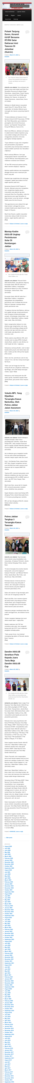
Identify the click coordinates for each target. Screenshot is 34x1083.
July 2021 (7, 967)
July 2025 (7, 872)
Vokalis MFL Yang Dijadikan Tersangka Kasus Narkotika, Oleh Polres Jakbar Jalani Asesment (13, 400)
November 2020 (9, 983)
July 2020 (7, 991)
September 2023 (9, 915)
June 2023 (7, 921)
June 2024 (7, 898)
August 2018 (8, 1036)
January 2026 (8, 860)
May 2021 (7, 971)
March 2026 (8, 856)
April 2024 (7, 902)
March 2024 (8, 904)
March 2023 (8, 927)
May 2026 (7, 852)
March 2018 (8, 1046)
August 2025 (8, 870)
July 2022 (7, 943)
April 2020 (7, 997)
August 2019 (8, 1012)
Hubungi (16, 19)
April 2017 (7, 1068)
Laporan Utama (21, 11)
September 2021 (9, 963)
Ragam (13, 15)
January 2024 (8, 908)
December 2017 (9, 1052)
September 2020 (9, 987)
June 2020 (7, 993)
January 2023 (8, 931)
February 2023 (9, 929)
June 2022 (7, 945)
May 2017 (7, 1066)
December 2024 (9, 886)
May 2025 (7, 876)
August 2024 (8, 894)
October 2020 (8, 985)
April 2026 (7, 854)
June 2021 (7, 969)
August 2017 (8, 1060)
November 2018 (9, 1030)
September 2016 (9, 1082)
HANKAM (12, 831)
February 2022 (9, 953)
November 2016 (9, 1078)
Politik (6, 15)
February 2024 (9, 906)
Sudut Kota (8, 19)
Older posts (8, 837)
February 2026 (9, 858)
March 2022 (8, 951)
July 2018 (7, 1038)
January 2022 (8, 955)
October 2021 (8, 961)
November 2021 (9, 959)
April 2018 (7, 1044)
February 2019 (9, 1024)
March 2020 (8, 999)
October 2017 (8, 1056)
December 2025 (9, 862)
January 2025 (8, 884)
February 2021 (9, 977)
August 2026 (8, 846)
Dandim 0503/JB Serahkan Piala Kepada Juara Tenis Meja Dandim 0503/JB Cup (12, 659)
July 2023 (7, 919)
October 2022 (8, 937)
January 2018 (8, 1050)
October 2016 (8, 1080)
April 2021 (7, 973)
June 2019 (7, 1016)
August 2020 (8, 989)
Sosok (19, 15)
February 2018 (9, 1048)
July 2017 (7, 1062)
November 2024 (9, 888)
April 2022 (7, 949)
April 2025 (7, 878)
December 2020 (9, 981)
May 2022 (7, 947)
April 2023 (7, 925)
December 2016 (9, 1076)
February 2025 (9, 882)
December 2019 (9, 1005)
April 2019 (7, 1020)
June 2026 (7, 850)
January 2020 (8, 1003)
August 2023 (8, 917)
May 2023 (7, 923)
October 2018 (8, 1032)
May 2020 (7, 995)
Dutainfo (7, 56)
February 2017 (9, 1072)
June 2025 (7, 874)
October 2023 (8, 913)
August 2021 (8, 965)
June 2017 (7, 1064)
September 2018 (9, 1034)
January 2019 (8, 1026)
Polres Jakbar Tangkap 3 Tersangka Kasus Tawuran (13, 521)
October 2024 (8, 890)
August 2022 (8, 941)
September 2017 (9, 1058)
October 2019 (8, 1008)
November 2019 (9, 1006)
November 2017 (9, 1054)
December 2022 (9, 933)
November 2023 (9, 911)
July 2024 (7, 896)
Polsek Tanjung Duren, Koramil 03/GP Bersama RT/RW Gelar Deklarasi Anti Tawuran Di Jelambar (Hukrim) (12, 41)
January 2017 (8, 1074)
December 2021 (9, 957)
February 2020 (9, 1001)
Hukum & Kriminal (9, 11)
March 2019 (8, 1022)
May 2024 (7, 900)
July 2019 (7, 1014)
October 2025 (8, 866)
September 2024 (9, 892)
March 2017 (8, 1070)
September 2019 (9, 1010)
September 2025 (9, 868)
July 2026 (7, 848)
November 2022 (9, 935)
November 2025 (9, 864)
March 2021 (8, 975)
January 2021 (8, 979)
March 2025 (8, 880)
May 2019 (7, 1018)
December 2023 (9, 910)
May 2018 (7, 1042)
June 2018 (7, 1040)
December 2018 (9, 1028)
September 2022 (9, 939)
